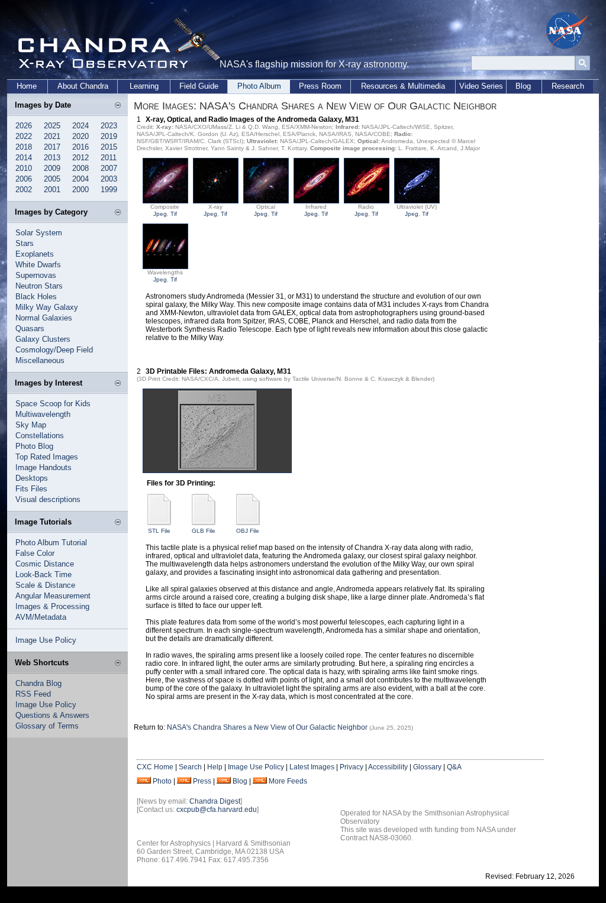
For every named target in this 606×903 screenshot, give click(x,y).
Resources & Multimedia (403, 86)
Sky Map (30, 424)
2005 (52, 178)
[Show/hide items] (118, 106)
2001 (52, 189)
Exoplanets (34, 254)
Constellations (39, 435)
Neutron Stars (39, 285)
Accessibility (388, 767)
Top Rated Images (46, 456)
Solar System (38, 232)
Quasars (29, 328)
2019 (109, 136)
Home (27, 86)
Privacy (351, 767)
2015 (109, 147)
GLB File (203, 530)
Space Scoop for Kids (53, 403)
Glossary (427, 767)
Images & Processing (52, 606)
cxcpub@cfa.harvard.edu (216, 809)
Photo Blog (34, 446)
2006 (23, 178)
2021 (52, 136)
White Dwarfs (38, 264)
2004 (80, 178)
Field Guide (198, 86)
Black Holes (36, 296)
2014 (23, 157)
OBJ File (247, 530)
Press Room (320, 86)
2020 (80, 136)
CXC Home (155, 767)
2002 (23, 189)
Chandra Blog (38, 683)
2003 (109, 178)
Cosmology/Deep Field (54, 349)
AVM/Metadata (40, 617)
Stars (24, 243)
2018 (23, 147)
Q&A (454, 767)
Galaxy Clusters (42, 339)
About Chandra (82, 86)
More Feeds (288, 781)
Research (568, 86)
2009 (52, 168)
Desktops (31, 478)
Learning (144, 86)
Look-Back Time (43, 574)
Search (190, 767)
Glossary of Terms (47, 725)
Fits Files (31, 488)
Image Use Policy (45, 640)
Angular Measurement (53, 595)
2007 (109, 168)
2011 (109, 157)
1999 (109, 189)
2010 (23, 168)
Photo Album (259, 86)
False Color (34, 553)
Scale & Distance (45, 585)
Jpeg (160, 214)
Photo (162, 781)
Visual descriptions (47, 499)
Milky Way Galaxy (46, 307)
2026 (23, 125)
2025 (52, 125)
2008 (80, 168)
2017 (52, 147)
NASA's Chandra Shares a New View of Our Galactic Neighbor (267, 727)
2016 (80, 147)
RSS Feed (33, 694)
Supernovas (35, 275)
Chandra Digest (214, 801)
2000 (80, 189)
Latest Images (311, 767)
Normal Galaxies (43, 317)
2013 (52, 157)
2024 (80, 125)
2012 (80, 157)
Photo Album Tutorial (51, 542)
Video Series (481, 86)
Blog (523, 86)
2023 (109, 125)
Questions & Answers (52, 715)
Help (215, 767)
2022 (23, 136)
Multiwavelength (42, 414)
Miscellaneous (40, 360)
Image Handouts (43, 467)
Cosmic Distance (44, 563)
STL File (159, 530)
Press (202, 781)
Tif (173, 214)
